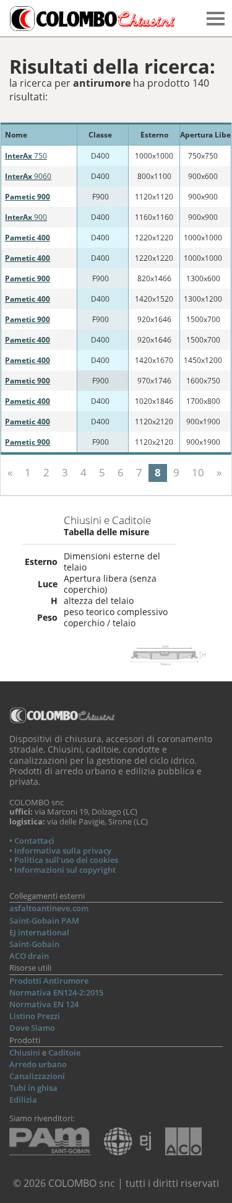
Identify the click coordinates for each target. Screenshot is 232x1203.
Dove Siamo (32, 1027)
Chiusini (24, 1052)
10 (198, 472)
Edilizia (23, 1099)
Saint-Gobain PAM (44, 920)
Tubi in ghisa (33, 1087)
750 (26, 156)
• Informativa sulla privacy (60, 850)
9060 (28, 176)
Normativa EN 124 (44, 1004)
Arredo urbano (38, 1064)
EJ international (39, 932)
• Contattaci (31, 840)
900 (26, 217)
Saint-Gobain (34, 944)
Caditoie (64, 1052)
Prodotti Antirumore (48, 980)
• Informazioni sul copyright (62, 869)
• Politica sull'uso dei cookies (63, 859)
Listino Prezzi (34, 1015)
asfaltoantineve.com (48, 908)
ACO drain (29, 955)
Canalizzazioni (37, 1076)
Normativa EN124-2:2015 (56, 992)
